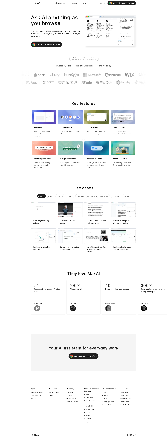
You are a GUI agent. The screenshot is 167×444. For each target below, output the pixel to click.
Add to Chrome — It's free (48, 44)
